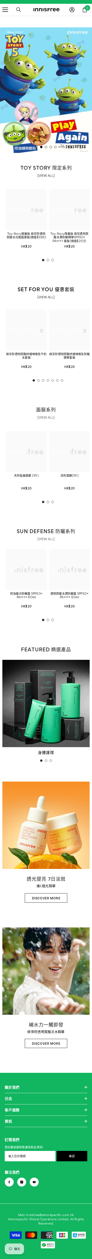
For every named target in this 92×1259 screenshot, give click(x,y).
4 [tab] (51, 147)
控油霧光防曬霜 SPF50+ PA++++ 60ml (26, 595)
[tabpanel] (46, 90)
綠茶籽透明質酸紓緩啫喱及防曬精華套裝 (69, 356)
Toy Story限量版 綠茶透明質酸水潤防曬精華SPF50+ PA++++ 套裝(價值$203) (69, 237)
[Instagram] (21, 1182)
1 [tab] (36, 147)
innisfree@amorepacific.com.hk (50, 1215)
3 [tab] (46, 147)
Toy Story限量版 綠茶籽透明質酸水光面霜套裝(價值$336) (26, 235)
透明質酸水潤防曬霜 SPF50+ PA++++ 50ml (69, 595)
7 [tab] (62, 380)
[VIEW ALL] (46, 175)
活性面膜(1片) (69, 475)
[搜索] (18, 10)
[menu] (5, 10)
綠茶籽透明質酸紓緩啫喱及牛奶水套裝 (26, 356)
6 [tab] (57, 380)
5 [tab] (55, 147)
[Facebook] (9, 1182)
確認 (72, 1156)
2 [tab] (41, 147)
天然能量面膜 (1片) (26, 475)
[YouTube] (34, 1182)
